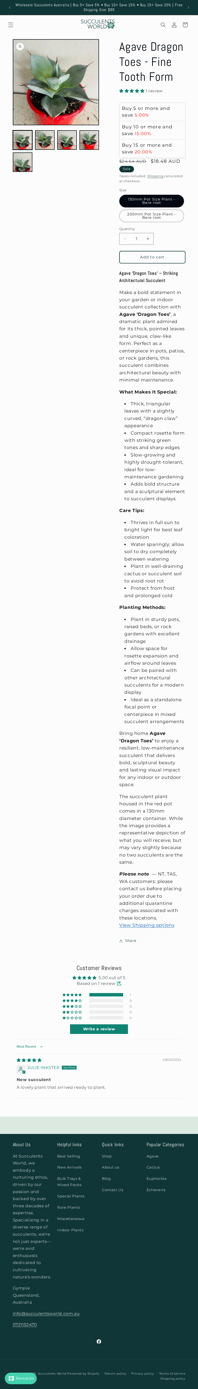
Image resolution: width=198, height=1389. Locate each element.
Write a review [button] (99, 1029)
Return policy (116, 1373)
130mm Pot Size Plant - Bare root (151, 201)
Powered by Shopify (83, 1373)
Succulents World (52, 1373)
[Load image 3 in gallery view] (67, 140)
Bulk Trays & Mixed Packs (69, 1181)
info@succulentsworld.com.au (46, 1313)
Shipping (155, 176)
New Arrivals (69, 1167)
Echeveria (156, 1190)
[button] (10, 24)
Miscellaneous (70, 1219)
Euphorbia (157, 1178)
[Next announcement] (188, 7)
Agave (153, 1156)
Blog (106, 1178)
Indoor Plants (70, 1230)
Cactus (153, 1167)
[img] (29, 1060)
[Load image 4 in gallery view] (89, 140)
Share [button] (130, 941)
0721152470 (25, 1324)
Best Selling (68, 1156)
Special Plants (71, 1196)
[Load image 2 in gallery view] (45, 140)
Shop (107, 1156)
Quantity (127, 229)
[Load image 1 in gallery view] (23, 140)
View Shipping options (146, 925)
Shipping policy (172, 1378)
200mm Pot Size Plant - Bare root (151, 216)
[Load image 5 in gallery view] (23, 162)
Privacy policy (142, 1373)
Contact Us (112, 1190)
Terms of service (172, 1373)
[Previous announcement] (9, 7)
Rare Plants (68, 1207)
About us (110, 1167)
